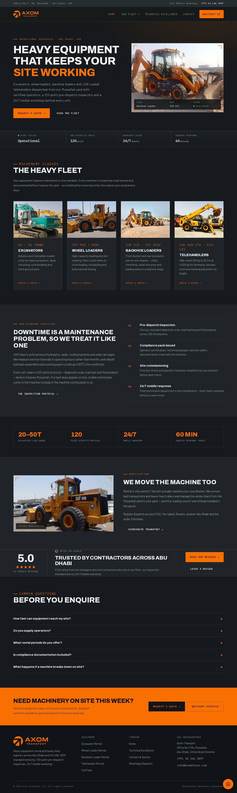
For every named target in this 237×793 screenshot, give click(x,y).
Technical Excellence (161, 14)
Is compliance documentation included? (42, 654)
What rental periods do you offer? (37, 642)
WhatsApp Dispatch (205, 706)
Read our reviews (204, 557)
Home (111, 14)
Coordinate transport (145, 529)
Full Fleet (86, 770)
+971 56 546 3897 (212, 3)
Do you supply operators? (32, 630)
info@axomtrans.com (192, 765)
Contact (189, 14)
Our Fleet (129, 14)
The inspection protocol (38, 393)
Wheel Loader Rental (93, 750)
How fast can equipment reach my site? (42, 618)
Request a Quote (31, 113)
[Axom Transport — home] (26, 14)
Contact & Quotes (139, 757)
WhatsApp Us (211, 14)
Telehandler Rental (92, 763)
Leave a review (201, 568)
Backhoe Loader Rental (95, 757)
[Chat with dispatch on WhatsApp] (228, 784)
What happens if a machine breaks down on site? (48, 666)
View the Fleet (68, 113)
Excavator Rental (91, 743)
